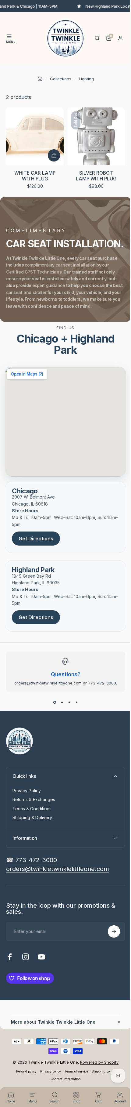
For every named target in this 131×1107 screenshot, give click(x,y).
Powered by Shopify (97, 1059)
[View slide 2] (62, 702)
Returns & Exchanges (33, 799)
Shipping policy (101, 1069)
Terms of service (74, 1069)
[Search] (97, 38)
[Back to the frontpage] (39, 78)
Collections (60, 78)
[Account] (120, 38)
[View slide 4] (76, 702)
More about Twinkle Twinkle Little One (63, 1019)
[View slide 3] (69, 702)
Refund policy (24, 1069)
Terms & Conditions (31, 808)
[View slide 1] (54, 702)
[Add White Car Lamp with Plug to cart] (54, 155)
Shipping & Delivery (32, 817)
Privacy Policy (26, 790)
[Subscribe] (109, 929)
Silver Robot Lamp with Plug (96, 176)
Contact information (63, 1077)
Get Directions (36, 538)
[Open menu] (9, 36)
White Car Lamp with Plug (34, 176)
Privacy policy (48, 1069)
